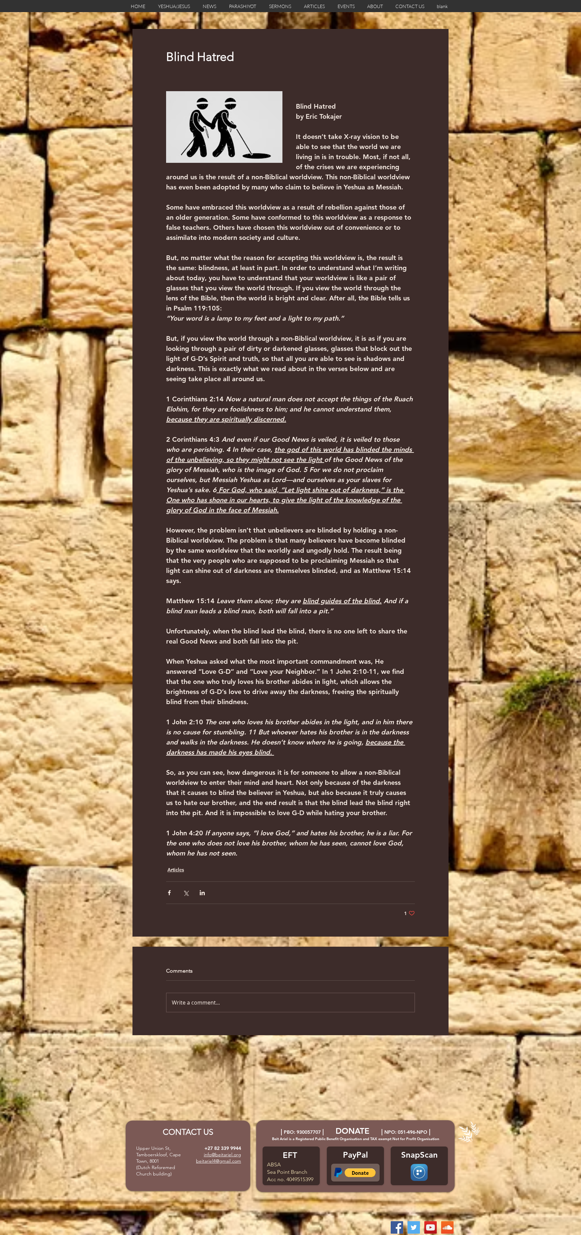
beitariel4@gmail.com (218, 1161)
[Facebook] (397, 1227)
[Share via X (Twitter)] (186, 892)
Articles (175, 870)
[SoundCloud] (447, 1227)
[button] (360, 1172)
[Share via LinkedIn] (202, 892)
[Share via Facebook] (169, 892)
